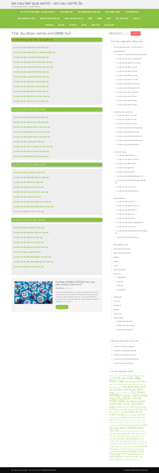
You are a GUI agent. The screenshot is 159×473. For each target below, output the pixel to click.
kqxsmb (118, 417)
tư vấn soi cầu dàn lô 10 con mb (128, 63)
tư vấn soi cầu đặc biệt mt (126, 163)
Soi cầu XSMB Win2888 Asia (124, 444)
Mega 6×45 (121, 277)
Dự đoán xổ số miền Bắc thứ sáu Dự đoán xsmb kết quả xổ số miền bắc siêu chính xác (128, 409)
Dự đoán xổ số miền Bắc (125, 399)
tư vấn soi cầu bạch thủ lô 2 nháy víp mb (132, 54)
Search (135, 33)
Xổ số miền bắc (66, 12)
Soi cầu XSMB (129, 438)
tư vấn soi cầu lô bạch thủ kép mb (129, 128)
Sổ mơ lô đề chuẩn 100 (50, 18)
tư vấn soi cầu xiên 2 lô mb (127, 96)
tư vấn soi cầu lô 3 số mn (126, 218)
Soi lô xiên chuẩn (125, 446)
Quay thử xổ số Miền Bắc (131, 420)
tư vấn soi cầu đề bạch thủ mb (128, 84)
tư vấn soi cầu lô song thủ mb (128, 144)
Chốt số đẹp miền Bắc (134, 381)
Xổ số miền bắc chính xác (89, 12)
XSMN (99, 18)
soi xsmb (136, 446)
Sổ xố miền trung (112, 12)
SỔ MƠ (84, 25)
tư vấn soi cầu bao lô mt (126, 155)
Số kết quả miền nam (125, 330)
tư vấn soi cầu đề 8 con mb (127, 75)
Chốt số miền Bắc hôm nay (125, 379)
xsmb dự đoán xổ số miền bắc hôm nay (126, 452)
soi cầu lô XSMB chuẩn (137, 436)
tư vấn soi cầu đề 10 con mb (127, 79)
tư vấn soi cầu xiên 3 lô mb (127, 100)
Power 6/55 (121, 290)
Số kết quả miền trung (125, 325)
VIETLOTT (137, 18)
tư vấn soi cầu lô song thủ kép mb (129, 140)
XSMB (90, 18)
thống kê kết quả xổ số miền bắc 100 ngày (123, 449)
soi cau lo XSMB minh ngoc (127, 422)
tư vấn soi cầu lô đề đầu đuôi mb (129, 136)
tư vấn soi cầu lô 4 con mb (127, 115)
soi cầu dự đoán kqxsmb (130, 425)
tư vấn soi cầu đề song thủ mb (128, 88)
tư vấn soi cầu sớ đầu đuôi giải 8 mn (130, 222)
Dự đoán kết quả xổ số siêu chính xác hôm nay (127, 389)
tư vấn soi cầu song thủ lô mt (128, 191)
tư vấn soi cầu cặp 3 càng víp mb (129, 59)
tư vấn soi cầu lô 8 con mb (127, 123)
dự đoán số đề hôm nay (123, 393)
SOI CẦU (61, 25)
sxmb (143, 446)
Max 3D (120, 281)
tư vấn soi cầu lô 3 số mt (126, 172)
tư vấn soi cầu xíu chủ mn (126, 226)
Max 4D (120, 285)
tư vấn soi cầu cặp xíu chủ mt (128, 159)
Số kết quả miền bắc (124, 321)
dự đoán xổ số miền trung (125, 413)
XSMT (109, 18)
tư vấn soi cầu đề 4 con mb (127, 67)
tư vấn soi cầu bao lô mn (126, 201)
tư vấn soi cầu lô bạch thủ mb (128, 132)
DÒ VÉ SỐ (73, 25)
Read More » (62, 307)
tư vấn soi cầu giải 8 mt (125, 168)
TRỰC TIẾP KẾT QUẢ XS (73, 18)
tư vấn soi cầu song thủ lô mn (128, 237)
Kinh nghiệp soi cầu (26, 18)
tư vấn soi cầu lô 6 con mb (127, 119)
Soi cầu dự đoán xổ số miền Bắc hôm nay (132, 431)
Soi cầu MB (114, 438)
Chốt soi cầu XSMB (115, 376)
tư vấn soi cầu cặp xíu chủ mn (128, 206)
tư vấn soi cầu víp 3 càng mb (127, 92)
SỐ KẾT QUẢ (109, 25)
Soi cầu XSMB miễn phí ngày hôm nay (126, 440)
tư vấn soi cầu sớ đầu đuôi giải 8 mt (130, 176)
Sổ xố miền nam (132, 12)
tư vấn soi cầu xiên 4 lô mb (127, 105)
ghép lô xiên (128, 415)
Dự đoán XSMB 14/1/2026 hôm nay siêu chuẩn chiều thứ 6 (75, 283)
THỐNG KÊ (49, 25)
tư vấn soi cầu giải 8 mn (126, 214)
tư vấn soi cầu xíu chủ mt (126, 187)
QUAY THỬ (95, 25)
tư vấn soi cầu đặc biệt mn (127, 210)
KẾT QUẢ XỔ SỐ (122, 18)
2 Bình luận (68, 288)
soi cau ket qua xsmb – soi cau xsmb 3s (46, 3)
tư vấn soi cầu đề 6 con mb (127, 71)
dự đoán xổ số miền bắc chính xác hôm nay (127, 404)
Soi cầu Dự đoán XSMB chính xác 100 (128, 427)
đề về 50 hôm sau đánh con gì (129, 459)
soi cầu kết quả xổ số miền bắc (124, 433)
